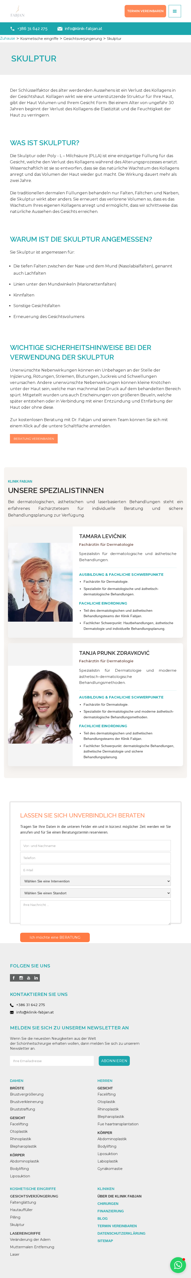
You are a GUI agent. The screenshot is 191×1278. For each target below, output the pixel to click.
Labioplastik (107, 1161)
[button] (175, 11)
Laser (14, 1254)
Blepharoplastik (23, 1146)
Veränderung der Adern (30, 1239)
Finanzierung (110, 1211)
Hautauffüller (21, 1210)
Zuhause (7, 38)
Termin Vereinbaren (117, 1226)
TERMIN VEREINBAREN (145, 11)
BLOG (102, 1218)
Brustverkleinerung (26, 1102)
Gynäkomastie (110, 1168)
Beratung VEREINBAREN (34, 438)
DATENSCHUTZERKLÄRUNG (121, 1233)
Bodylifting (19, 1168)
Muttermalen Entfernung (32, 1247)
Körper (17, 1155)
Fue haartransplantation (118, 1124)
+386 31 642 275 (30, 1005)
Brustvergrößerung (27, 1094)
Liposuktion (20, 1176)
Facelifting (19, 1124)
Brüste (17, 1088)
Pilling (15, 1217)
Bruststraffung (22, 1109)
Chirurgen (107, 1204)
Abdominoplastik (24, 1161)
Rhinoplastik (20, 1139)
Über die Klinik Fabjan (119, 1196)
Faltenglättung (23, 1202)
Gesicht (17, 1118)
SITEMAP (105, 1241)
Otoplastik (19, 1131)
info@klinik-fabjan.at (35, 1012)
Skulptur (17, 1224)
